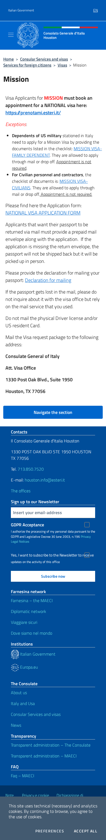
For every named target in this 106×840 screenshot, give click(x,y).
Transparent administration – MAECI (44, 756)
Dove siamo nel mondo (31, 633)
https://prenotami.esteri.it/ (33, 112)
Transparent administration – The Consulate (51, 745)
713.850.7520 (30, 469)
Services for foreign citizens (27, 65)
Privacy (86, 536)
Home (8, 59)
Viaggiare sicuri (24, 622)
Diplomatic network (28, 611)
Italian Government (21, 10)
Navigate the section (53, 412)
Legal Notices (20, 541)
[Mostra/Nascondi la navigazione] (11, 35)
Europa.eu (28, 667)
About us (19, 692)
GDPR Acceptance (27, 524)
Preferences (49, 831)
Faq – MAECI (22, 775)
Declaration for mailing (48, 280)
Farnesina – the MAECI (32, 600)
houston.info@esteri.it (45, 480)
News (16, 725)
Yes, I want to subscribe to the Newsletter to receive (52, 555)
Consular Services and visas (44, 59)
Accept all (85, 831)
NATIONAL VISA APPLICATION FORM (42, 212)
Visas (62, 65)
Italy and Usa (23, 703)
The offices (20, 490)
